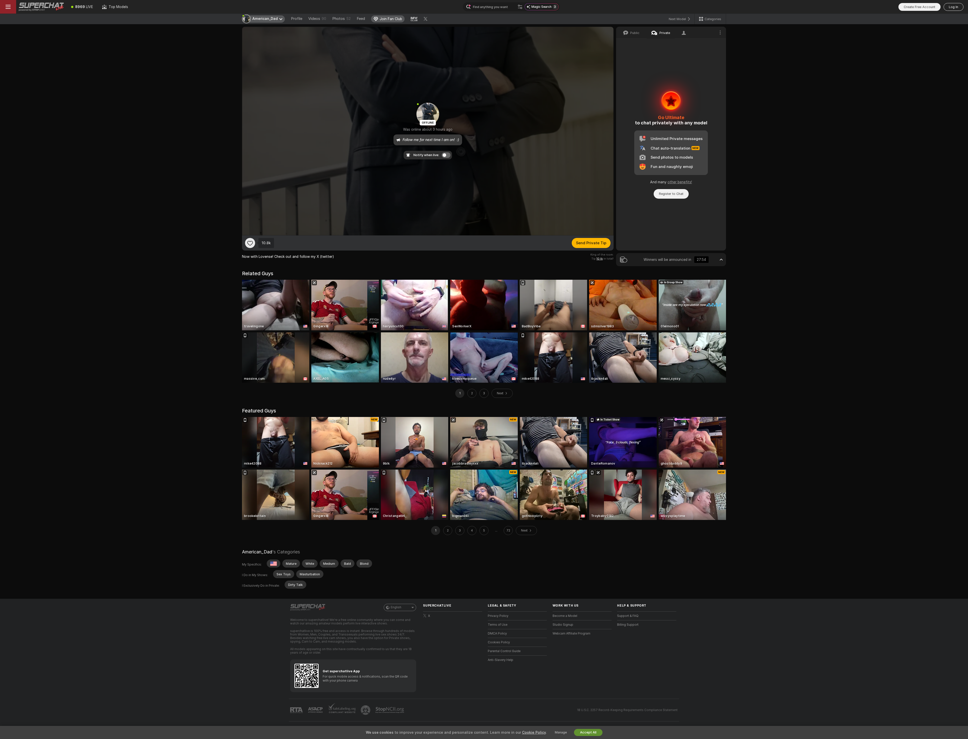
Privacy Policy (498, 616)
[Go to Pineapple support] (366, 710)
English (396, 607)
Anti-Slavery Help (500, 660)
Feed (361, 18)
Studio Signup (563, 624)
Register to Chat (671, 194)
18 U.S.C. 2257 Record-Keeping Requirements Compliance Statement (627, 710)
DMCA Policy (497, 633)
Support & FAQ (628, 616)
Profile (296, 18)
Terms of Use (497, 624)
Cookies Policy (499, 642)
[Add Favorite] (250, 243)
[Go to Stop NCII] (390, 710)
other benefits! (680, 182)
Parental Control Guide (504, 651)
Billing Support (628, 624)
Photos (341, 18)
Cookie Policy (534, 732)
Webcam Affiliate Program (571, 633)
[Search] (520, 6)
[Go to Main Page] (41, 7)
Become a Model (565, 616)
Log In (953, 7)
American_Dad (257, 551)
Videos (317, 18)
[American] (273, 563)
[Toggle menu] (8, 7)
